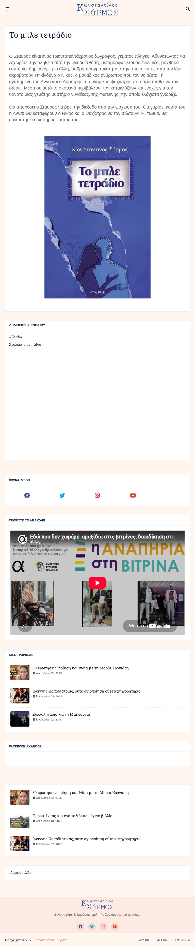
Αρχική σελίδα (20, 873)
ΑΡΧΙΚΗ (144, 940)
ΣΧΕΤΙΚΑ (161, 940)
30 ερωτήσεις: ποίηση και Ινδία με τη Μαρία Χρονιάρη (80, 667)
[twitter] (62, 495)
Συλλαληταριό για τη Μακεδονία (61, 714)
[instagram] (97, 495)
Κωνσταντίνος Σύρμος (51, 940)
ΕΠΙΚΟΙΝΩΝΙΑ (181, 940)
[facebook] (26, 495)
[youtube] (133, 495)
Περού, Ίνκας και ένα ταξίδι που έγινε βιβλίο (72, 815)
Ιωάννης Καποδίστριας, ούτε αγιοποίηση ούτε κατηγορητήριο (86, 691)
